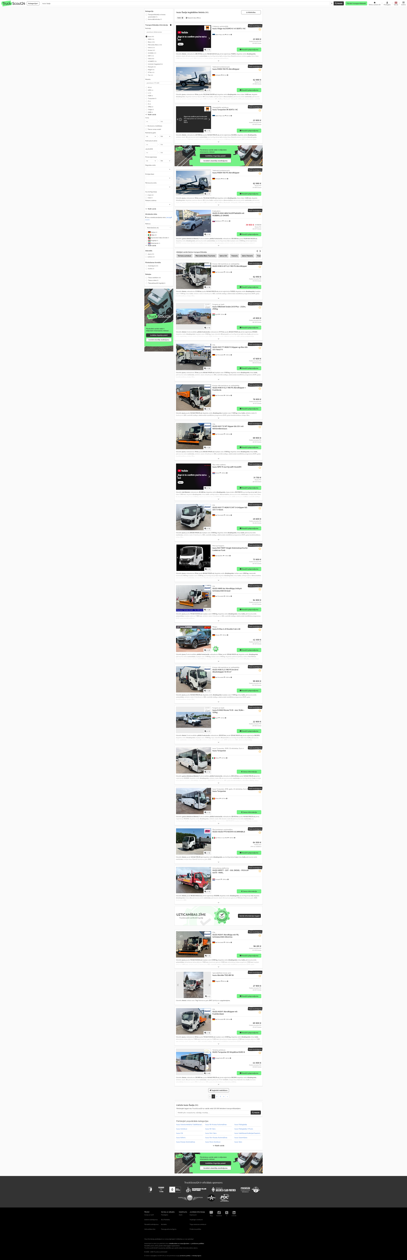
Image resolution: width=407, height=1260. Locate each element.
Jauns (151, 254)
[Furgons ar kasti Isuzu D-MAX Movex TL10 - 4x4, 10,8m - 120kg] (193, 720)
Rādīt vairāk (219, 1145)
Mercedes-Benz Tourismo (205, 256)
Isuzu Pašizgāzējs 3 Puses (243, 1129)
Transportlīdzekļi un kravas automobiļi (156, 16)
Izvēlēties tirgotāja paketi (158, 335)
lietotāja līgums (196, 1255)
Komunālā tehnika (155, 19)
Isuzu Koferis (180, 1137)
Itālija (154, 235)
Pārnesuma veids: (151, 183)
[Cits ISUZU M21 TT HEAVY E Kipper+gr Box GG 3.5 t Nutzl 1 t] (193, 357)
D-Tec (151, 72)
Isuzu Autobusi (181, 1129)
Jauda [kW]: (149, 149)
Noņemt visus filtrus (194, 18)
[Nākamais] (209, 38)
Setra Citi (223, 256)
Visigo (151, 109)
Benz (151, 42)
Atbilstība (251, 12)
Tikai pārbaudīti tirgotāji (156, 283)
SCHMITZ (152, 61)
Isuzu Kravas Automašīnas (185, 1142)
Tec (150, 75)
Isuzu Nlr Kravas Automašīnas (216, 1124)
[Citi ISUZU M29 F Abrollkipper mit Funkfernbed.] (193, 1021)
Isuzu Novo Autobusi (212, 1142)
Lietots (151, 257)
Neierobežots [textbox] (153, 228)
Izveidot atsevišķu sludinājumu (158, 340)
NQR (150, 96)
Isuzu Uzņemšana (240, 1137)
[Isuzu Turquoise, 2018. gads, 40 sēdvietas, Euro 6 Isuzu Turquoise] (193, 801)
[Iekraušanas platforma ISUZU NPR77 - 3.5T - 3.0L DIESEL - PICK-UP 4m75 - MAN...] (193, 880)
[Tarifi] (158, 316)
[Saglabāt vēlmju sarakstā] (259, 29)
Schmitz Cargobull (155, 64)
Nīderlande (155, 243)
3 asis (150, 198)
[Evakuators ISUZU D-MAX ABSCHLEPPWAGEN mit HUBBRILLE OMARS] (193, 223)
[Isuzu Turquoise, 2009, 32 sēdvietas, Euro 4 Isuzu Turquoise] (193, 760)
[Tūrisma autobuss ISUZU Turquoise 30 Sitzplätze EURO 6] (193, 1062)
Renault (152, 67)
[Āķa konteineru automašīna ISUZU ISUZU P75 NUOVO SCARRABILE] (193, 841)
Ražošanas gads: (150, 133)
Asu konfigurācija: (151, 192)
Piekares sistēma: (150, 200)
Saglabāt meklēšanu (219, 1090)
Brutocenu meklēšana (155, 126)
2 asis (150, 195)
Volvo (151, 59)
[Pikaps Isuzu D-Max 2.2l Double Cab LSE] (193, 639)
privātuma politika (185, 1255)
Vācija (154, 232)
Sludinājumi (153, 266)
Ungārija (154, 240)
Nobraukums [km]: (151, 141)
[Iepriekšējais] (178, 38)
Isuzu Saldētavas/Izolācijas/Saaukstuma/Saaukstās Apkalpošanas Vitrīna (260, 1133)
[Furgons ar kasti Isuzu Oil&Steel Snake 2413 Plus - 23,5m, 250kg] (193, 316)
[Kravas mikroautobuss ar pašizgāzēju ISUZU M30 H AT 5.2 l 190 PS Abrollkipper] (193, 276)
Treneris (234, 256)
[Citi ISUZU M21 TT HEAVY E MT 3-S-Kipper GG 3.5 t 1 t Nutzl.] (193, 517)
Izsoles (151, 269)
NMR (150, 112)
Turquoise (152, 98)
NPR (150, 90)
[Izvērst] (218, 60)
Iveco (151, 47)
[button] (403, 3)
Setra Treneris (247, 256)
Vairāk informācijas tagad (249, 916)
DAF (151, 56)
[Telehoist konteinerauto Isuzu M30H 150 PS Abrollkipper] (193, 79)
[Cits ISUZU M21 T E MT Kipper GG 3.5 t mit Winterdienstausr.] (193, 436)
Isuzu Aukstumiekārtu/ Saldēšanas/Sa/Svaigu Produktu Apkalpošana (201, 1124)
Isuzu (151, 36)
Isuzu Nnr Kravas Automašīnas (216, 1137)
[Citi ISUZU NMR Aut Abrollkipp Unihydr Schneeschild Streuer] (193, 598)
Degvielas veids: (150, 165)
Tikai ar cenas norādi (154, 129)
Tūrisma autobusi (184, 256)
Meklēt (339, 3)
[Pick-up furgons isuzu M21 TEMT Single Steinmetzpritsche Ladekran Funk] (193, 558)
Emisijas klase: (149, 174)
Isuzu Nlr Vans (210, 1129)
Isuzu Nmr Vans (211, 1133)
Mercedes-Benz (155, 45)
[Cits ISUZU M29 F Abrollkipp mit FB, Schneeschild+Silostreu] (193, 944)
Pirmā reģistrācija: (151, 157)
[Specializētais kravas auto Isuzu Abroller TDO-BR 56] (193, 985)
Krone (151, 50)
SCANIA (152, 53)
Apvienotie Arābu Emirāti (160, 238)
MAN (151, 39)
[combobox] (159, 227)
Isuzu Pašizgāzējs (240, 1124)
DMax (150, 107)
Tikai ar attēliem (154, 278)
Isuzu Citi (179, 1133)
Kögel (151, 70)
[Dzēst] (332, 3)
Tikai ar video (153, 280)
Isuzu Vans (238, 1142)
